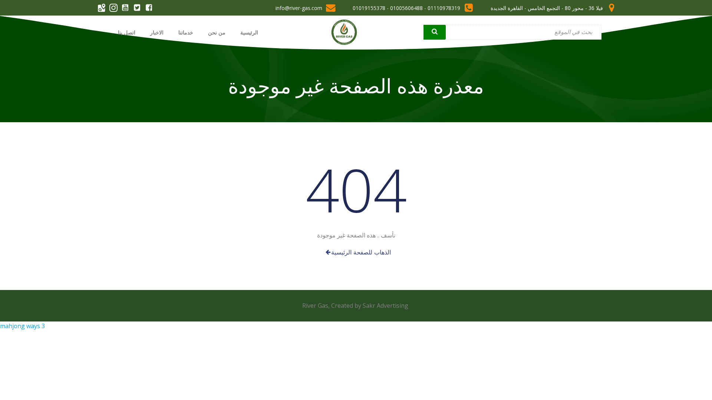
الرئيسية (249, 32)
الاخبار (157, 32)
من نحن (216, 32)
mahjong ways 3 (22, 326)
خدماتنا (185, 32)
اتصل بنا (126, 32)
